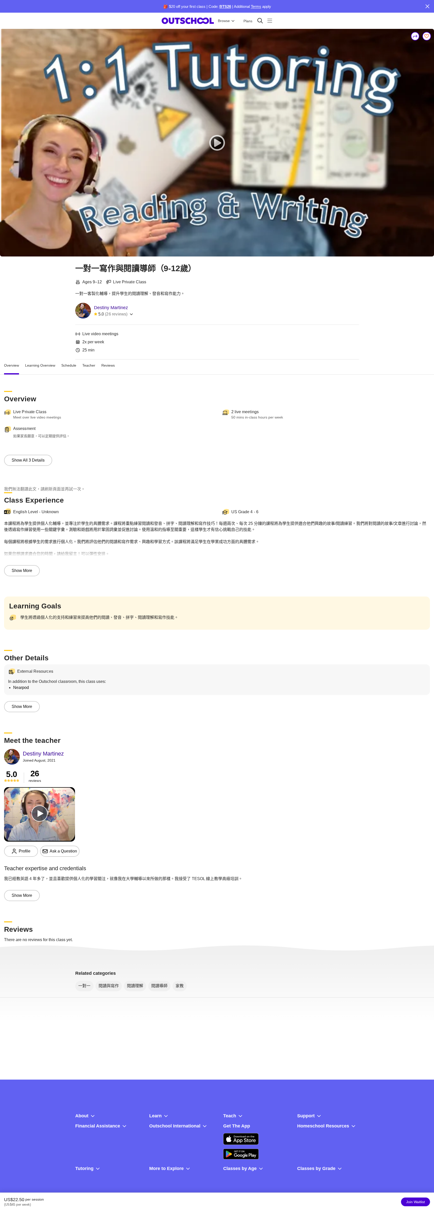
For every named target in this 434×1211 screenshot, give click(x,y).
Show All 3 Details (28, 460)
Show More (22, 570)
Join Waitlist (415, 1202)
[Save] (426, 36)
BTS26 (225, 6)
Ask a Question (63, 851)
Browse (224, 21)
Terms (256, 6)
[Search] (260, 20)
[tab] (11, 366)
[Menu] (269, 20)
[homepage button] (188, 20)
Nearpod (21, 687)
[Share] (415, 36)
